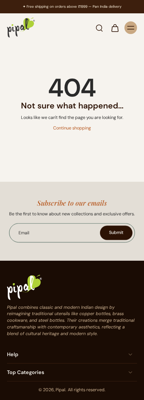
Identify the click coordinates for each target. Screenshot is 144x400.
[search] (99, 28)
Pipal (60, 390)
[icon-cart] (114, 28)
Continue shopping (72, 128)
